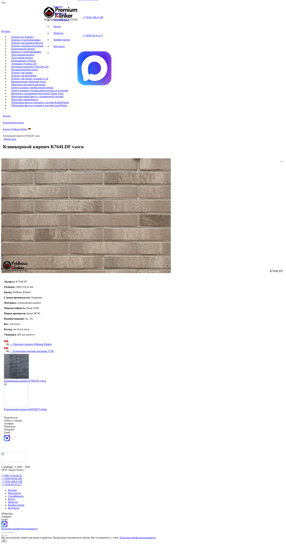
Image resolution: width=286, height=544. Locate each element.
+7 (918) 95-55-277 (92, 35)
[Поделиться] (9, 532)
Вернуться (9, 139)
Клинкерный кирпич (13, 122)
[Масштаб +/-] (2, 532)
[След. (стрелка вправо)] (6, 535)
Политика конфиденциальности (137, 537)
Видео (11, 499)
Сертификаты (16, 496)
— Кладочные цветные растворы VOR (31, 351)
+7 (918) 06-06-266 (11, 478)
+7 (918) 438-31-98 (92, 17)
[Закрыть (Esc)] (12, 532)
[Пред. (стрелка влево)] (2, 535)
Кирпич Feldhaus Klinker (15, 129)
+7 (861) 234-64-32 (11, 475)
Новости (13, 502)
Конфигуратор (16, 505)
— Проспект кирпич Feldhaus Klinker (30, 344)
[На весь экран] (6, 532)
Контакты (13, 508)
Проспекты (14, 493)
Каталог (7, 116)
